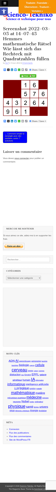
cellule (40, 365)
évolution (43, 411)
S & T (7, 63)
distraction (15, 374)
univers (43, 406)
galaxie (43, 374)
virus (12, 410)
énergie (34, 410)
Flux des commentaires (20, 436)
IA (33, 379)
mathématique (23, 393)
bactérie (44, 361)
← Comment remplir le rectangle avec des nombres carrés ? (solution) (14, 137)
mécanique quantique (16, 398)
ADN (12, 360)
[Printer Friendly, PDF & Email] (28, 76)
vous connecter (21, 158)
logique (24, 388)
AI (17, 361)
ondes (32, 402)
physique (16, 406)
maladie (39, 388)
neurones (17, 402)
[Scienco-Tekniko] (28, 14)
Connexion (14, 429)
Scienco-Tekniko (26, 486)
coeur (36, 371)
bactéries (15, 365)
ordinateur (39, 402)
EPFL (35, 374)
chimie (30, 371)
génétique (17, 380)
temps (36, 407)
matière (40, 393)
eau (22, 375)
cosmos (41, 371)
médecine (34, 397)
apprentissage (25, 361)
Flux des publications (19, 433)
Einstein (27, 375)
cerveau (19, 369)
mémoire (45, 398)
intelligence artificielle (37, 384)
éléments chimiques (22, 411)
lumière (33, 389)
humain (26, 380)
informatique (16, 384)
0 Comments (27, 63)
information (40, 380)
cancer (32, 365)
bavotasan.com (40, 489)
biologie (24, 365)
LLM (16, 388)
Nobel (25, 401)
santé (29, 406)
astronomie (36, 361)
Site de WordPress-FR (19, 440)
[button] (4, 11)
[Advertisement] (28, 194)
